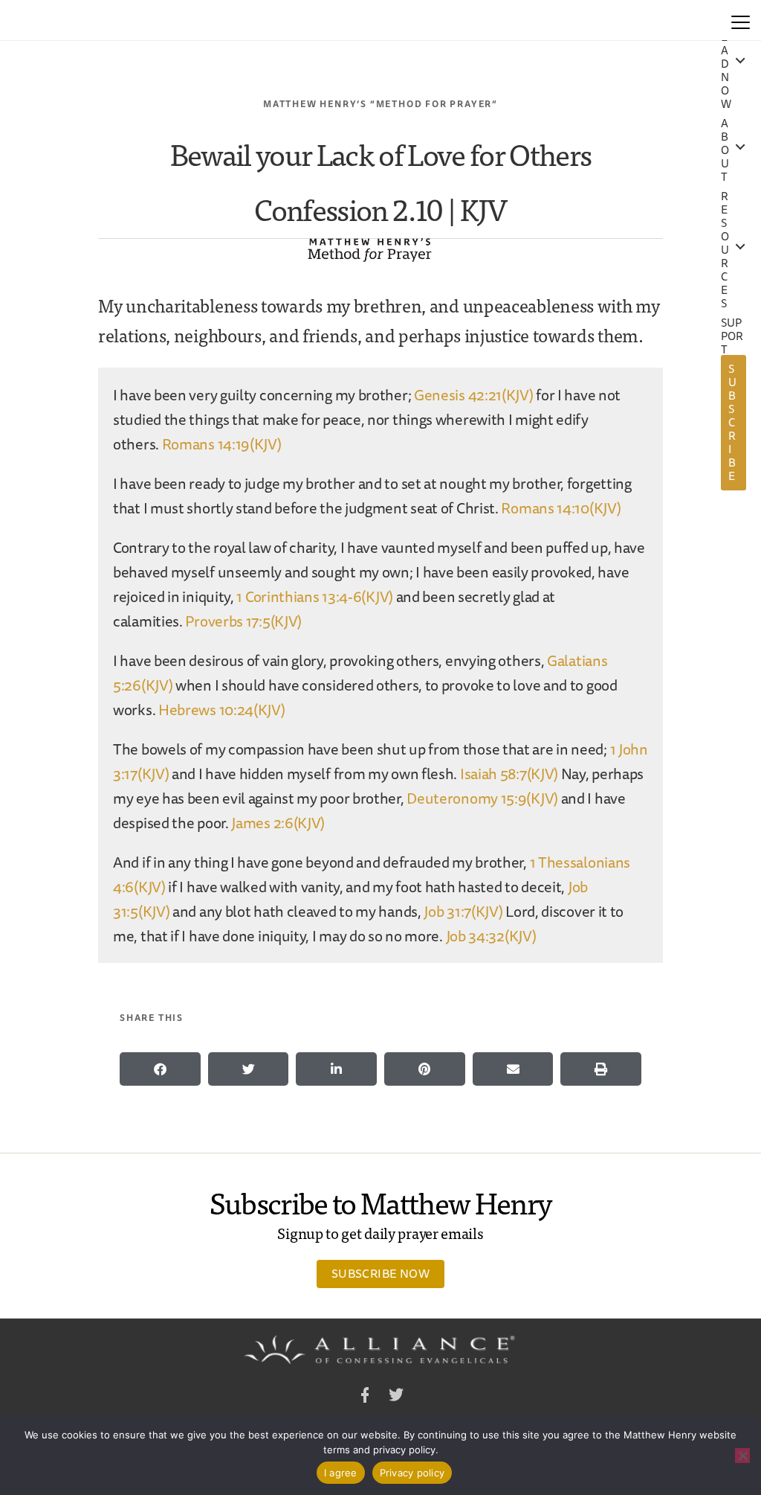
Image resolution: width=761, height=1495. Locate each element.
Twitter (396, 1397)
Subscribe (732, 422)
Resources (725, 250)
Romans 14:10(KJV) (561, 507)
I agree (340, 1473)
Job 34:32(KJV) (491, 935)
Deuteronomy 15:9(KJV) (482, 798)
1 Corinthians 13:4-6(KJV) (314, 596)
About (725, 150)
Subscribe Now (380, 1273)
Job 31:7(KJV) (463, 911)
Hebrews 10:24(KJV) (221, 709)
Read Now (726, 64)
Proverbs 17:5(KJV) (243, 621)
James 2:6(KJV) (278, 822)
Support (732, 336)
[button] (160, 1069)
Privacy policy (412, 1473)
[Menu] (740, 20)
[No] (742, 1455)
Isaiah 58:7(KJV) (509, 773)
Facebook (364, 1397)
